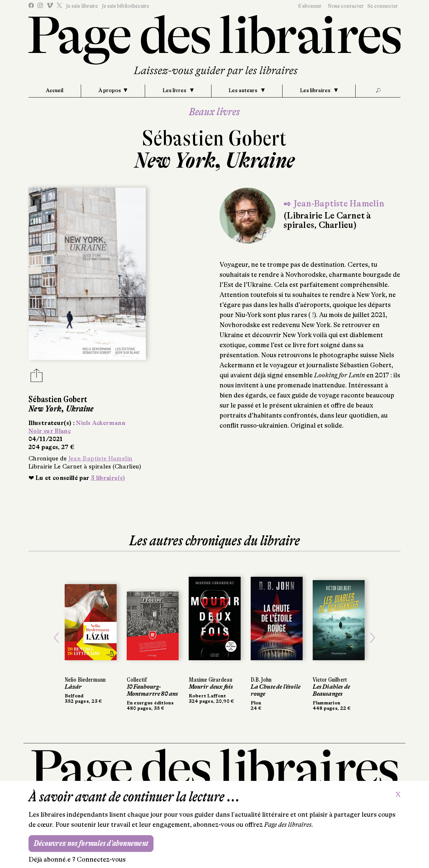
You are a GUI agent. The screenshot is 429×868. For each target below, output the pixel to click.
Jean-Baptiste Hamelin (100, 458)
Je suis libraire (82, 6)
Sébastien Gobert (214, 138)
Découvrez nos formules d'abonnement (91, 843)
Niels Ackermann (100, 423)
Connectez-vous (101, 859)
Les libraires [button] (315, 90)
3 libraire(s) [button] (108, 478)
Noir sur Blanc (49, 431)
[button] (56, 638)
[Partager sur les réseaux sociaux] (36, 377)
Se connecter (382, 6)
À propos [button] (110, 90)
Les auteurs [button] (243, 90)
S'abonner (309, 6)
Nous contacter (346, 6)
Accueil (54, 90)
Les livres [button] (175, 90)
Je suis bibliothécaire (125, 6)
